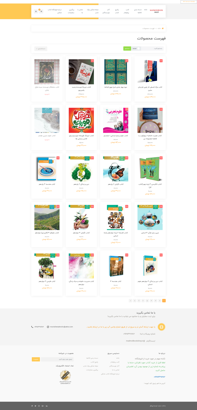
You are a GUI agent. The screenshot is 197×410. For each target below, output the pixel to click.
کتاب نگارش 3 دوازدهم (81, 233)
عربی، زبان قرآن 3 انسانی (150, 233)
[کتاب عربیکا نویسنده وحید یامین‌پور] (81, 71)
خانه (145, 10)
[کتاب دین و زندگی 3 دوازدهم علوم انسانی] (150, 266)
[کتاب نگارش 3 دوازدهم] (81, 217)
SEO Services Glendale (189, 1)
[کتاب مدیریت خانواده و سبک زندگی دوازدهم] (81, 266)
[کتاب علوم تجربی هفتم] (47, 120)
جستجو (127, 48)
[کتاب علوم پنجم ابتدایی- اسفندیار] (115, 120)
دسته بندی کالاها (138, 11)
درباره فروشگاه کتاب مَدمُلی (55, 11)
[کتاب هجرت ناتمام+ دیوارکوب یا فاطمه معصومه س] (150, 120)
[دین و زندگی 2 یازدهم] (81, 169)
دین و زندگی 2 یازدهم (81, 184)
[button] (41, 11)
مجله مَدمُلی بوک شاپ (92, 11)
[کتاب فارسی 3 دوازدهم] (47, 266)
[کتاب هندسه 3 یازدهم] (47, 169)
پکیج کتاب (117, 11)
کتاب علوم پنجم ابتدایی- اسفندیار (116, 136)
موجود (134, 48)
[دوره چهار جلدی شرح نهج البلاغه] (115, 71)
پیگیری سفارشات (71, 11)
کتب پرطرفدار (126, 11)
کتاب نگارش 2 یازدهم (115, 184)
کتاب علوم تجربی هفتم (46, 136)
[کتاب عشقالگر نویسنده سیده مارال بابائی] (47, 71)
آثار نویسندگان (106, 11)
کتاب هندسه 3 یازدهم (47, 184)
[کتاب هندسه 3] (115, 266)
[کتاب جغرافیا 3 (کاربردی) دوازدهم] (47, 217)
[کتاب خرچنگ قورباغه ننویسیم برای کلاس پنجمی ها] (81, 120)
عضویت (35, 359)
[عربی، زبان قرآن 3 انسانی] (150, 217)
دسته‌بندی (41, 49)
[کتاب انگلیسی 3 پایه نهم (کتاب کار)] (150, 169)
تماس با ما (80, 11)
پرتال (151, 406)
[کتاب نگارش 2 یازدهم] (115, 169)
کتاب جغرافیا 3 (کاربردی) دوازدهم (47, 233)
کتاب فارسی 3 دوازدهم (47, 281)
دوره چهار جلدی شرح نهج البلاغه (115, 87)
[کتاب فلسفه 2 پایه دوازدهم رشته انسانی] (115, 217)
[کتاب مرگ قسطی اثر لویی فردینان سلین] (150, 71)
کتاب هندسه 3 (115, 281)
